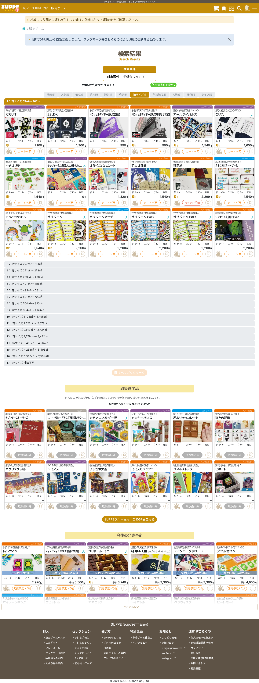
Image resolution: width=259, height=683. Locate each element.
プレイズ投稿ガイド (115, 658)
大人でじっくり (83, 653)
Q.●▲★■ (139, 551)
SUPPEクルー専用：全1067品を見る (129, 519)
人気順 (65, 94)
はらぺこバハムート (102, 165)
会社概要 (196, 653)
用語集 (107, 648)
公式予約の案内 (54, 663)
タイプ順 (206, 94)
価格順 (79, 94)
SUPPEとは (40, 8)
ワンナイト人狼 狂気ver (227, 217)
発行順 (191, 94)
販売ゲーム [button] (59, 8)
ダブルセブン (226, 551)
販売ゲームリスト (55, 637)
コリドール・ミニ (98, 551)
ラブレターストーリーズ (16, 417)
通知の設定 (168, 642)
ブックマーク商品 (55, 653)
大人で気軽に (82, 648)
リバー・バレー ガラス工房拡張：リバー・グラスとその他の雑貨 (76, 417)
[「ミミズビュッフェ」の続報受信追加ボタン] (134, 506)
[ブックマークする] (40, 151)
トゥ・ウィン (10, 551)
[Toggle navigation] (254, 8)
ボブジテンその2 (142, 217)
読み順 (94, 94)
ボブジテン (54, 217)
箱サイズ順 (139, 94)
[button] (163, 85)
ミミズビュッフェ (142, 469)
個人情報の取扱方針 (202, 637)
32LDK (52, 114)
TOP (25, 8)
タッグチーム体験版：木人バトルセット (65, 165)
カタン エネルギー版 (103, 417)
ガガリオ (10, 114)
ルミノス (53, 469)
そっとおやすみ (15, 217)
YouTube (166, 653)
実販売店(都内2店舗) (203, 658)
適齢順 (108, 94)
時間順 (123, 94)
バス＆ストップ (183, 469)
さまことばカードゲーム (226, 165)
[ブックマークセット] (224, 8)
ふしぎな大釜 (98, 469)
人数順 (177, 94)
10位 (53, 119)
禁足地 (177, 165)
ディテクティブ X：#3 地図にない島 (62, 551)
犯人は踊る (138, 165)
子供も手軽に (82, 637)
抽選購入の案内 (54, 658)
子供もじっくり (83, 642)
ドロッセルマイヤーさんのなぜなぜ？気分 (150, 114)
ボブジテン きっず (101, 217)
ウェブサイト (198, 648)
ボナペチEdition (112, 642)
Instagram (167, 658)
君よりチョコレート (185, 417)
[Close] (229, 39)
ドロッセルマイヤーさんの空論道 (104, 114)
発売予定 (18, 588)
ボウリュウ (12, 469)
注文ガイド (52, 642)
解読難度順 (159, 94)
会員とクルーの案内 (115, 653)
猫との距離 (222, 417)
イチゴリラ (12, 165)
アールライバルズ (185, 114)
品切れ (189, 202)
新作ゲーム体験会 (142, 637)
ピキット (220, 469)
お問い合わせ (198, 663)
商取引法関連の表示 (202, 642)
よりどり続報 (169, 637)
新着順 (51, 94)
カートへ (23, 151)
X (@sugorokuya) (172, 648)
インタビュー (140, 642)
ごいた (219, 114)
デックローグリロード (188, 551)
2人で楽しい (81, 658)
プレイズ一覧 (53, 648)
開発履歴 (196, 668)
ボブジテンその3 (184, 217)
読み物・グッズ (83, 663)
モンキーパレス (141, 417)
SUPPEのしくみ (112, 637)
